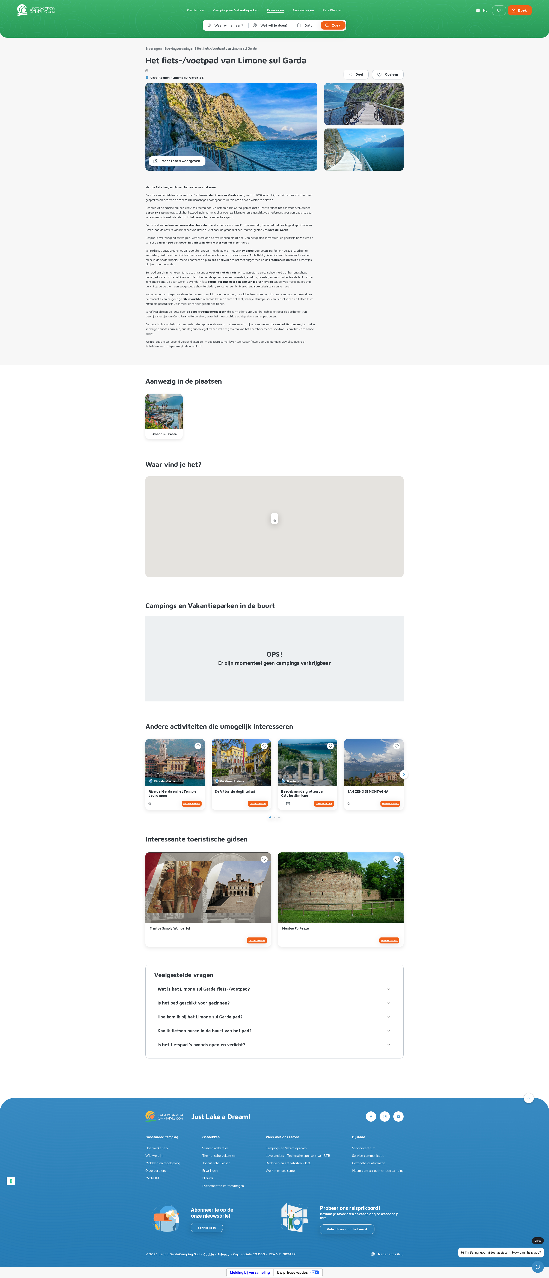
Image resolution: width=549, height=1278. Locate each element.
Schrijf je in (207, 1227)
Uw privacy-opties (292, 1272)
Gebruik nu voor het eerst (347, 1229)
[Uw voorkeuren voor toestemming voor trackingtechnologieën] (11, 1181)
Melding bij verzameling (250, 1272)
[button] (274, 989)
